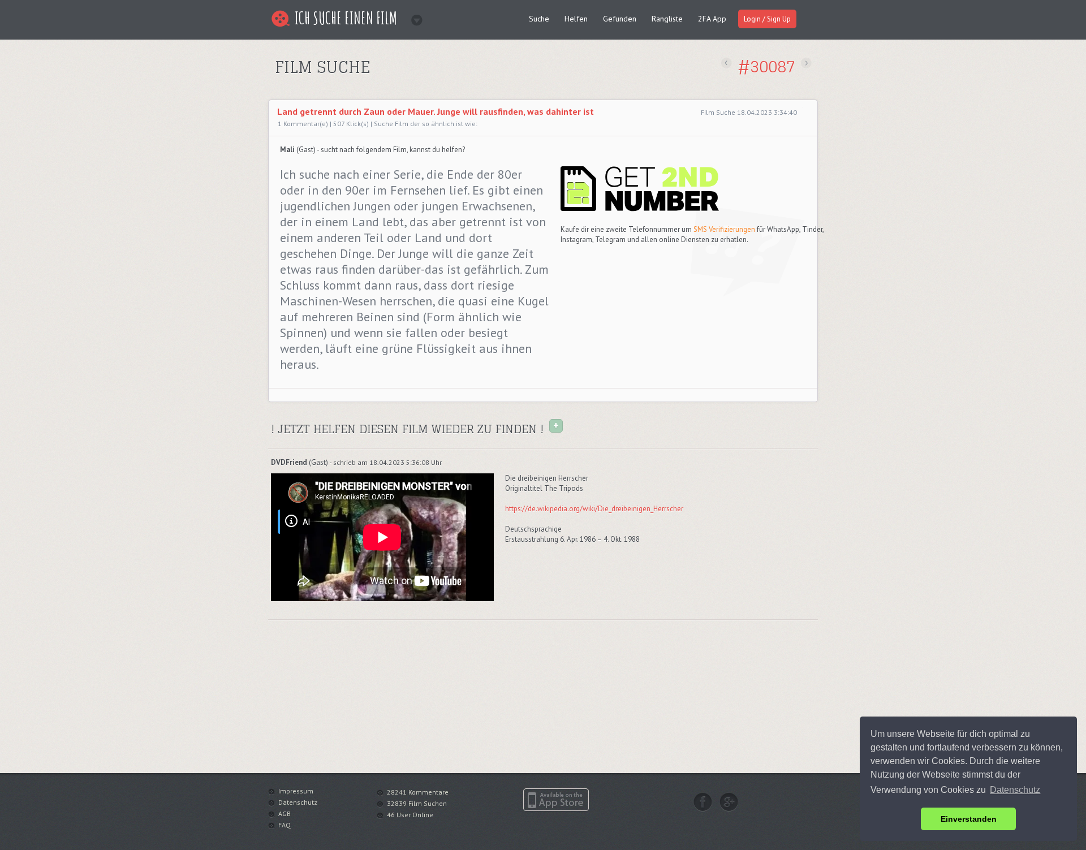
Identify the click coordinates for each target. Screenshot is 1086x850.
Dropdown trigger (413, 16)
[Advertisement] (405, 87)
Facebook (703, 802)
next (806, 63)
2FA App (712, 19)
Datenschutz (297, 802)
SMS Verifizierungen (724, 229)
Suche (539, 19)
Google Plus (729, 802)
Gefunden (619, 19)
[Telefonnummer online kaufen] (640, 209)
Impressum (295, 791)
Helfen (576, 19)
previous (726, 63)
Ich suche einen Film (346, 17)
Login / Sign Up (767, 19)
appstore (556, 799)
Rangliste (667, 19)
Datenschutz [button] (1015, 790)
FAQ (284, 825)
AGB (284, 813)
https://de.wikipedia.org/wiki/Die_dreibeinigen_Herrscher (594, 509)
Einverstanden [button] (969, 818)
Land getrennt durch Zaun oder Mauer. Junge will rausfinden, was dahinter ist (435, 111)
